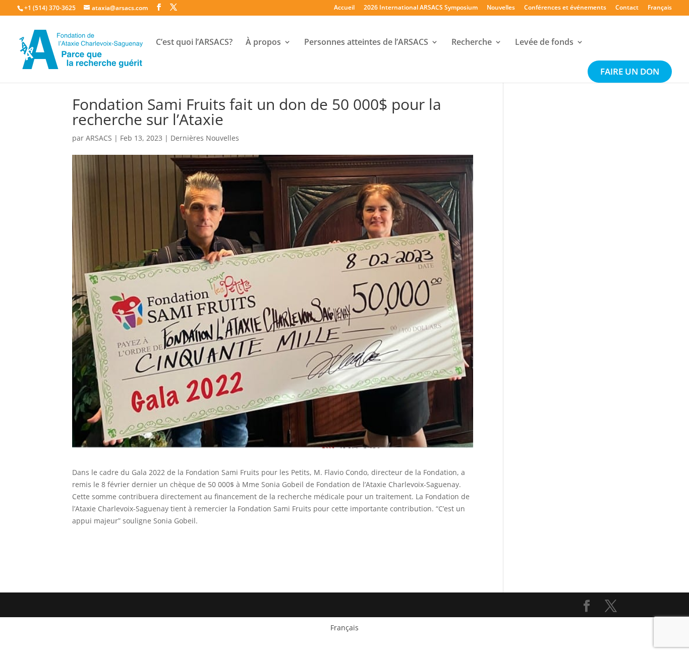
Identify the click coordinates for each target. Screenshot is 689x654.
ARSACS (99, 138)
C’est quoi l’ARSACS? (194, 42)
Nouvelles (501, 8)
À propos (263, 42)
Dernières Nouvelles (204, 138)
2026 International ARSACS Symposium (421, 8)
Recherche (471, 42)
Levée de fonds (544, 42)
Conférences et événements (565, 8)
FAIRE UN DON (629, 72)
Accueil (344, 8)
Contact (627, 8)
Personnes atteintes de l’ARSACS (366, 42)
